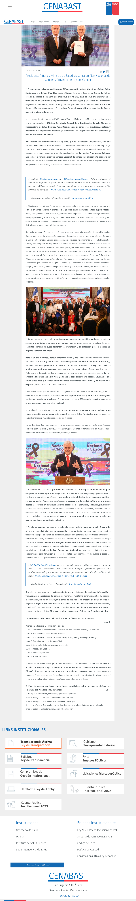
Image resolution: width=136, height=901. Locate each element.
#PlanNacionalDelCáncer (76, 178)
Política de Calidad (88, 849)
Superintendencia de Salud (31, 849)
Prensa (56, 22)
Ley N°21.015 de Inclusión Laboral (97, 830)
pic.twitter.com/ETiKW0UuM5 (72, 575)
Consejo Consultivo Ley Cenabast (96, 856)
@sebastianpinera (49, 178)
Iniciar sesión (127, 22)
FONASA (20, 836)
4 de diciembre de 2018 (81, 197)
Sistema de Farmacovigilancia (94, 836)
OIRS (64, 22)
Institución (43, 22)
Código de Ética (86, 843)
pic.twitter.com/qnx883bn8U (87, 189)
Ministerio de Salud (27, 830)
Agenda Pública (76, 22)
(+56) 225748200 (68, 895)
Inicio (33, 22)
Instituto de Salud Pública (31, 843)
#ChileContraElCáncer (62, 189)
